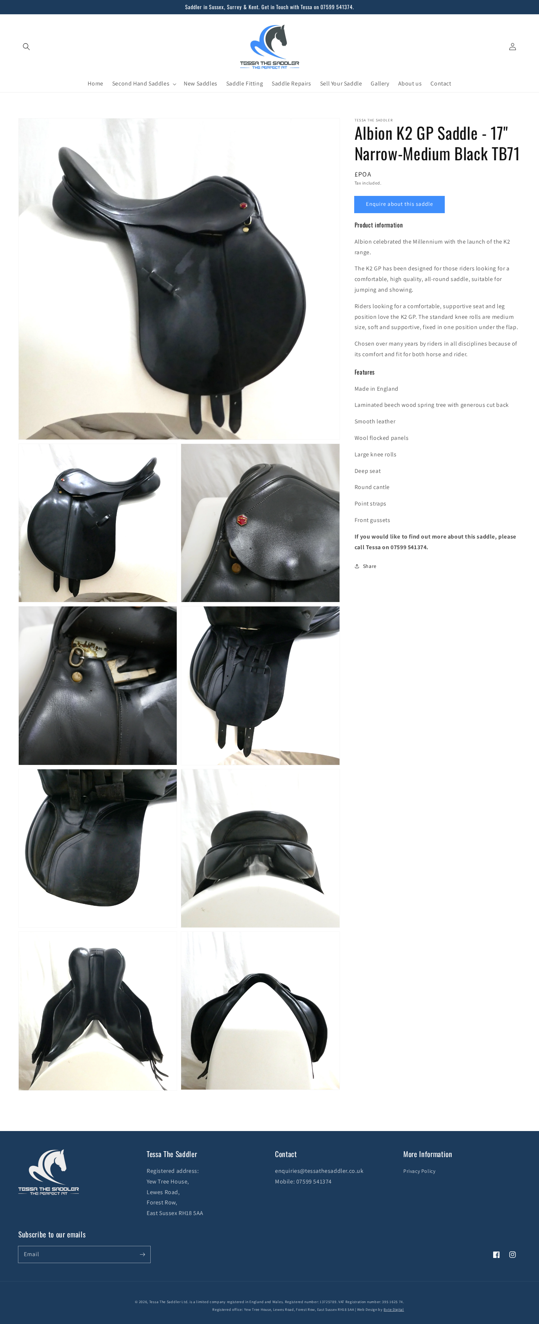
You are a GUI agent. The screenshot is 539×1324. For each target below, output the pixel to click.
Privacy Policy (419, 1171)
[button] (26, 47)
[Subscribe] (142, 1254)
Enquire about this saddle (399, 203)
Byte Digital (394, 1309)
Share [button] (370, 566)
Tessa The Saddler (165, 1301)
